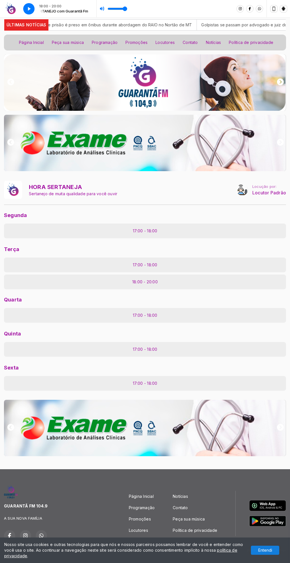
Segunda (15, 215)
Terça (11, 249)
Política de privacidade (251, 42)
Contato (190, 42)
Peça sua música (68, 42)
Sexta (11, 368)
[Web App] (274, 8)
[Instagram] (240, 8)
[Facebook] (249, 8)
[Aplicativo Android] (283, 8)
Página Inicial (31, 42)
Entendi (265, 550)
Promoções (136, 42)
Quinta (12, 334)
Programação (105, 42)
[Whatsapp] (259, 8)
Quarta (13, 300)
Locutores (165, 42)
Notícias (213, 42)
